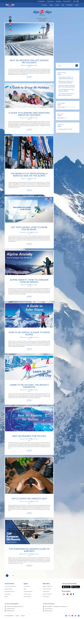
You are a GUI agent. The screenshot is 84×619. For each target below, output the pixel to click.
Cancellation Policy (28, 591)
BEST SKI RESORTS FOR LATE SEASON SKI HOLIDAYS (29, 61)
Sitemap (23, 615)
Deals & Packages (8, 589)
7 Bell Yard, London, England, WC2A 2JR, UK (15, 606)
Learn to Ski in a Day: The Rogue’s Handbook (29, 386)
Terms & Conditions (9, 615)
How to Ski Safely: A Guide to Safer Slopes (29, 333)
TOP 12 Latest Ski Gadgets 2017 (29, 498)
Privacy (17, 615)
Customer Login (27, 594)
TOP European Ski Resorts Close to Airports (29, 550)
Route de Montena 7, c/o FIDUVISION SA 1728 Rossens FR (56, 606)
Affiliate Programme (47, 586)
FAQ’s (25, 589)
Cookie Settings (27, 596)
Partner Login (46, 591)
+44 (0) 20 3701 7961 (10, 608)
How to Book (27, 586)
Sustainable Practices (9, 591)
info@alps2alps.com (11, 610)
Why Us (6, 596)
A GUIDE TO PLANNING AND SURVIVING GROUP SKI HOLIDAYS (29, 114)
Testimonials (8, 594)
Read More (29, 76)
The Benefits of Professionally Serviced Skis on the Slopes (29, 174)
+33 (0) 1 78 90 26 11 (49, 608)
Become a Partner (47, 589)
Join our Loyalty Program (10, 586)
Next (13, 575)
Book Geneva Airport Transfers (65, 129)
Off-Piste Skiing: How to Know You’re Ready (29, 228)
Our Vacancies (46, 596)
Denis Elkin (34, 65)
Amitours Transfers (47, 594)
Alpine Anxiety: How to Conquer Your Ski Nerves (29, 281)
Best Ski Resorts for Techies (29, 436)
